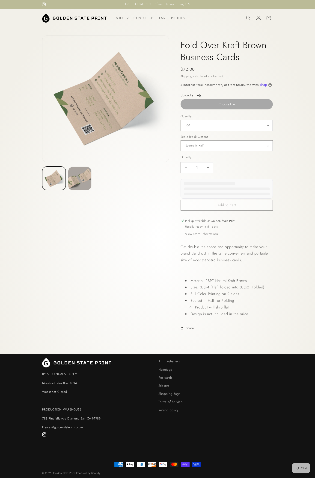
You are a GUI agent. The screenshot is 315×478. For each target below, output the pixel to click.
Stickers (164, 385)
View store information (201, 234)
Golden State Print (64, 473)
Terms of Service (170, 401)
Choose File (227, 104)
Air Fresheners (169, 361)
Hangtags (165, 369)
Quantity (186, 116)
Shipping (186, 76)
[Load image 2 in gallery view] (80, 178)
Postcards (165, 377)
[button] (122, 18)
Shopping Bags (169, 393)
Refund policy (168, 410)
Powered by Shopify (88, 473)
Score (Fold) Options (194, 137)
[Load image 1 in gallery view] (54, 178)
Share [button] (190, 328)
